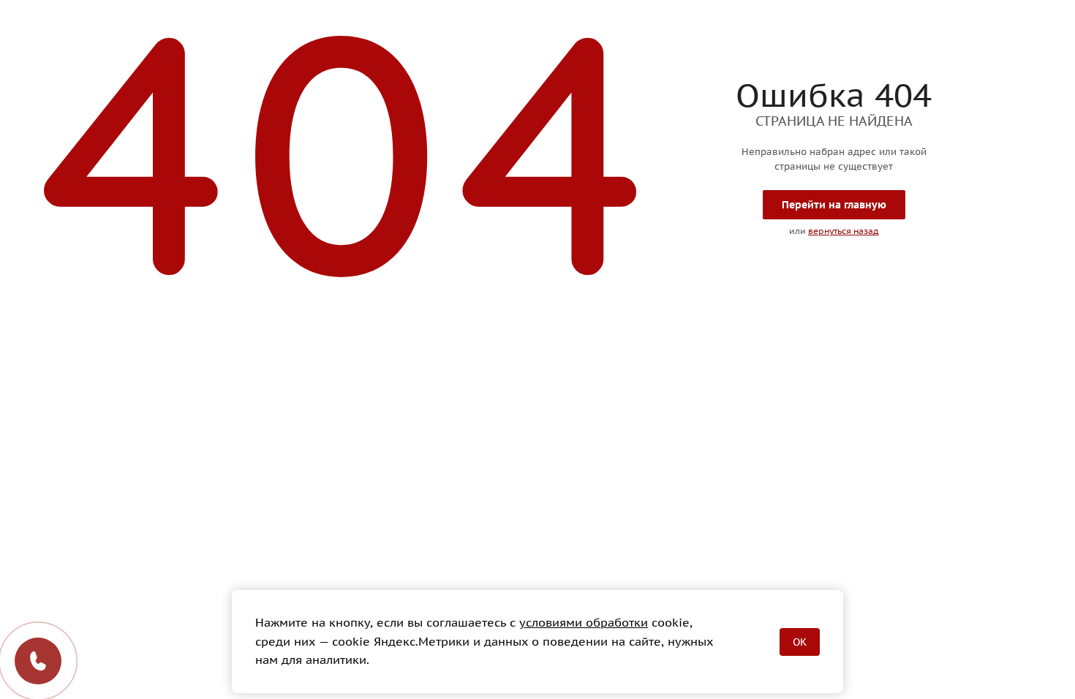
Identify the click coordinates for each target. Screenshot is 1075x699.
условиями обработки (583, 622)
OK (800, 642)
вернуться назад (843, 230)
